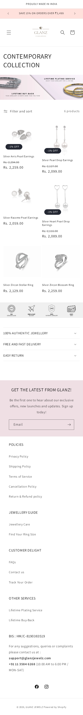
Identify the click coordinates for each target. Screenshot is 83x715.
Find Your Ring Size (22, 534)
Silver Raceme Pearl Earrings (20, 217)
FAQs (12, 562)
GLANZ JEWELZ (34, 707)
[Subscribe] (69, 424)
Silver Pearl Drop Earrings (57, 160)
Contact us (16, 572)
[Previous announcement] (8, 13)
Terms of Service (20, 477)
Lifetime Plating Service (25, 610)
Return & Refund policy (25, 496)
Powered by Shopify (55, 707)
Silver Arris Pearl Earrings (18, 156)
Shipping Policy (20, 466)
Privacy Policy (18, 456)
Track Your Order (21, 582)
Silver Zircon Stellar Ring (18, 284)
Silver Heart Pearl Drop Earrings (56, 223)
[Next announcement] (75, 13)
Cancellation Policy (22, 486)
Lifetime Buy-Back (21, 620)
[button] (9, 32)
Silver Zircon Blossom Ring (58, 284)
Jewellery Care (19, 524)
